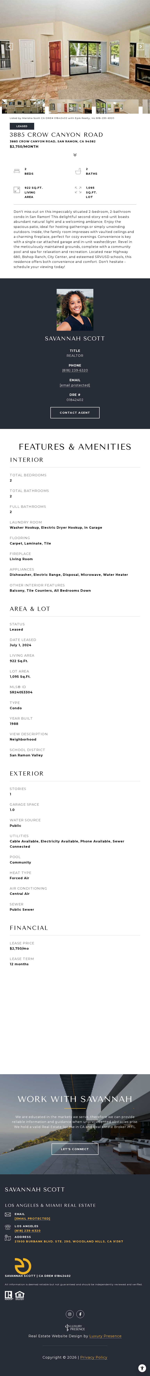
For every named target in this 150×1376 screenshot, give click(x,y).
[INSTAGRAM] (70, 1314)
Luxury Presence (105, 1336)
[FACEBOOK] (80, 1314)
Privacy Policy (93, 1357)
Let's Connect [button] (75, 1149)
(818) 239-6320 (75, 370)
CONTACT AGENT (75, 412)
